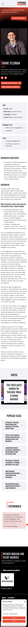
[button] (1, 3)
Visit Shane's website (10, 87)
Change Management (13, 141)
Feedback (11, 598)
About (4, 598)
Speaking (9, 130)
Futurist (3, 67)
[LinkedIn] (2, 77)
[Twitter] (5, 77)
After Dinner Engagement (14, 128)
